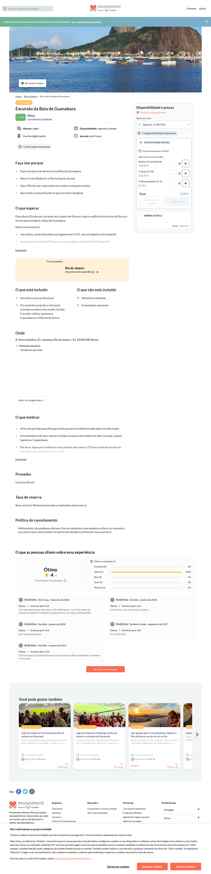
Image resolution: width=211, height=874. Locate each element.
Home (18, 96)
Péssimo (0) (99, 587)
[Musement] (105, 8)
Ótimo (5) (98, 571)
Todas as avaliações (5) (105, 561)
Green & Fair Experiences (64, 821)
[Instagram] (31, 791)
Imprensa (56, 813)
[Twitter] (25, 791)
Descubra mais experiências (80, 271)
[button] (163, 142)
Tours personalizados (97, 813)
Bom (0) (98, 577)
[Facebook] (18, 791)
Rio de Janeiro (30, 96)
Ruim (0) (98, 582)
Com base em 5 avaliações (39, 119)
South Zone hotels (157, 142)
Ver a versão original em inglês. (86, 22)
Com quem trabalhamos (134, 808)
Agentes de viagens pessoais (136, 817)
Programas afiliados (132, 813)
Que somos (57, 808)
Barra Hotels (153, 215)
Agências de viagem (132, 821)
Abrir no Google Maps (31, 400)
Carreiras (56, 817)
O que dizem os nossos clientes (102, 808)
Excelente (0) (100, 566)
